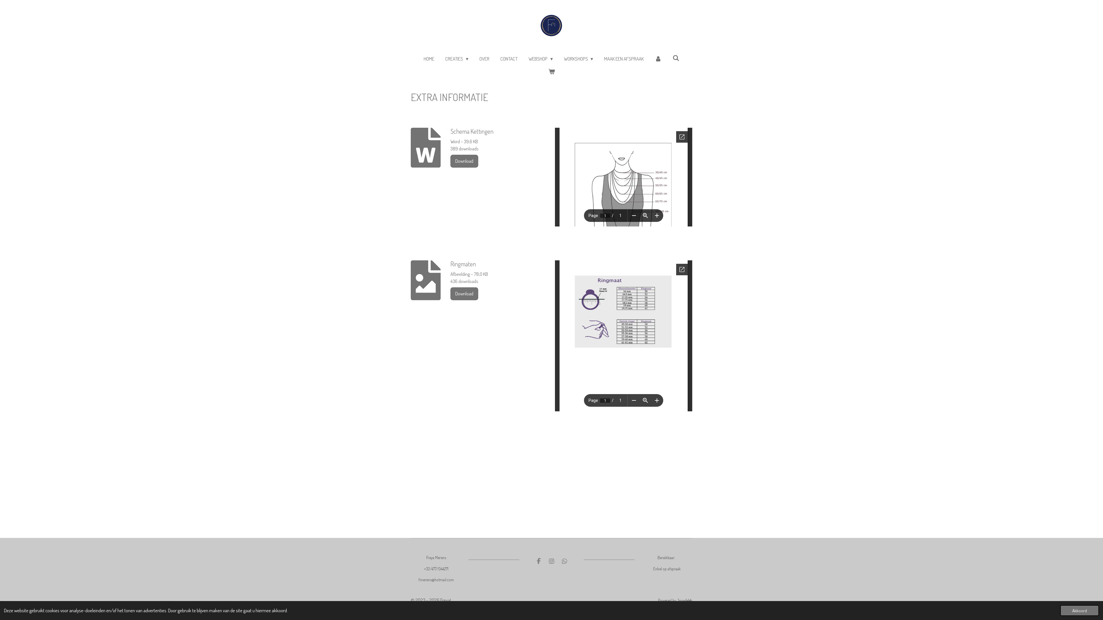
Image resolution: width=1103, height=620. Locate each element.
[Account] (658, 59)
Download (464, 161)
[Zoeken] (675, 58)
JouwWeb (684, 600)
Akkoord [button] (1079, 610)
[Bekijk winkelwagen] (551, 72)
